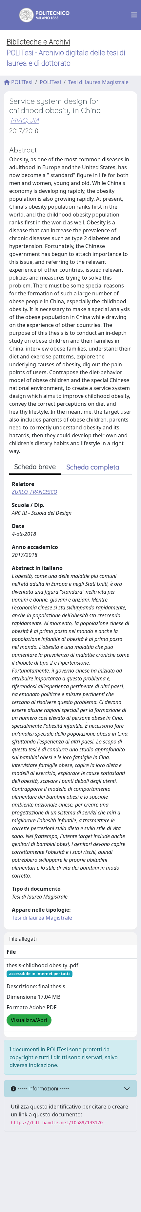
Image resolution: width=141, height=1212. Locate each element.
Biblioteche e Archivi (38, 42)
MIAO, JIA (24, 120)
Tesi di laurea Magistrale (98, 82)
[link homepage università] (40, 15)
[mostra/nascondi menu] (134, 15)
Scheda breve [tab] (35, 467)
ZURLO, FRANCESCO (34, 491)
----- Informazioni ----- (42, 1088)
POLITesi (21, 82)
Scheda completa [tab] (93, 467)
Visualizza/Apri (29, 1020)
